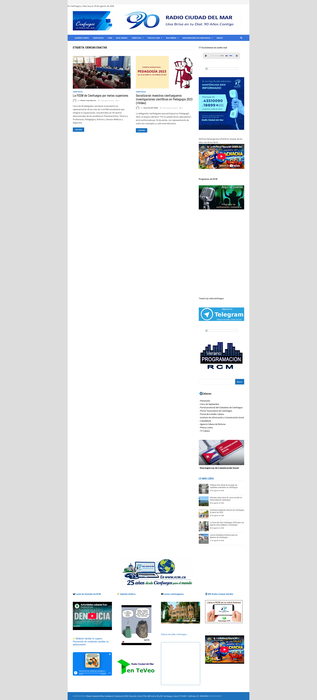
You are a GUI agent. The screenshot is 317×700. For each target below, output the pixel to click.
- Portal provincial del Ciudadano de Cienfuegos (221, 407)
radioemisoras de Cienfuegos (196, 38)
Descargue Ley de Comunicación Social (219, 467)
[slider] (214, 56)
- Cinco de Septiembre (209, 404)
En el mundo (122, 38)
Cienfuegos (98, 38)
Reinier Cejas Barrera (88, 100)
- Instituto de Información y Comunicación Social (221, 417)
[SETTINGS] (237, 56)
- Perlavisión (204, 400)
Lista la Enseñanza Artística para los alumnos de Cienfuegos (224, 536)
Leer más (79, 129)
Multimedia (171, 38)
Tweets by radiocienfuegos (211, 298)
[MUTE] (227, 56)
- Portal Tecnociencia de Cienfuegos (215, 410)
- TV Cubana (204, 430)
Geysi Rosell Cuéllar (151, 108)
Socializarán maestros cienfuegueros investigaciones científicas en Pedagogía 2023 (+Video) (164, 99)
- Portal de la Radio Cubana (211, 414)
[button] (221, 197)
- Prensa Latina (206, 427)
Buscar (239, 382)
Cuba (110, 38)
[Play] (206, 56)
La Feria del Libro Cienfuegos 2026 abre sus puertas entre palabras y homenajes (227, 523)
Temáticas (136, 38)
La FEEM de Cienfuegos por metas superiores (100, 95)
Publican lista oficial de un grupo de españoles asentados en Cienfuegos (224, 486)
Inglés (220, 38)
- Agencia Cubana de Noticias (212, 424)
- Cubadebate (205, 420)
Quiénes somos (82, 38)
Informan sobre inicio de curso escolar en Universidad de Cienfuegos (226, 498)
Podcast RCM (153, 38)
